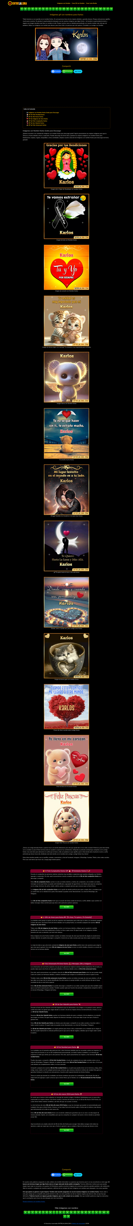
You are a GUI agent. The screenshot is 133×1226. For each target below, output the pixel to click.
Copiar (79, 71)
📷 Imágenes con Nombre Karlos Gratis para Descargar (43, 112)
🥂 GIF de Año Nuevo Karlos (35, 117)
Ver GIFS (66, 907)
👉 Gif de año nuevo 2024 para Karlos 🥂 (66, 1094)
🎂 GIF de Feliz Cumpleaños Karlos (37, 121)
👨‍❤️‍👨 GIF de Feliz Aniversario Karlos (36, 125)
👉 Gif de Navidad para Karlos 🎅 (66, 1047)
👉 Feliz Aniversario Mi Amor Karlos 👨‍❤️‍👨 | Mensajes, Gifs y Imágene (66, 964)
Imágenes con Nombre (63, 3)
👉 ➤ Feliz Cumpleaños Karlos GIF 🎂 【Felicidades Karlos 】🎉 (66, 871)
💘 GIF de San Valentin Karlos (35, 123)
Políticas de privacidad (78, 1223)
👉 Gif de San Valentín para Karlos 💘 (66, 1004)
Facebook (57, 71)
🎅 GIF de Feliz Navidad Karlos (36, 115)
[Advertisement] (66, 90)
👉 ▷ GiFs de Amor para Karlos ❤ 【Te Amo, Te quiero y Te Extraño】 (66, 917)
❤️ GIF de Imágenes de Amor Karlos (37, 119)
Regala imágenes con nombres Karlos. (34, 1201)
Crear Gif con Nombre (78, 3)
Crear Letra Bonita (91, 3)
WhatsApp (68, 71)
